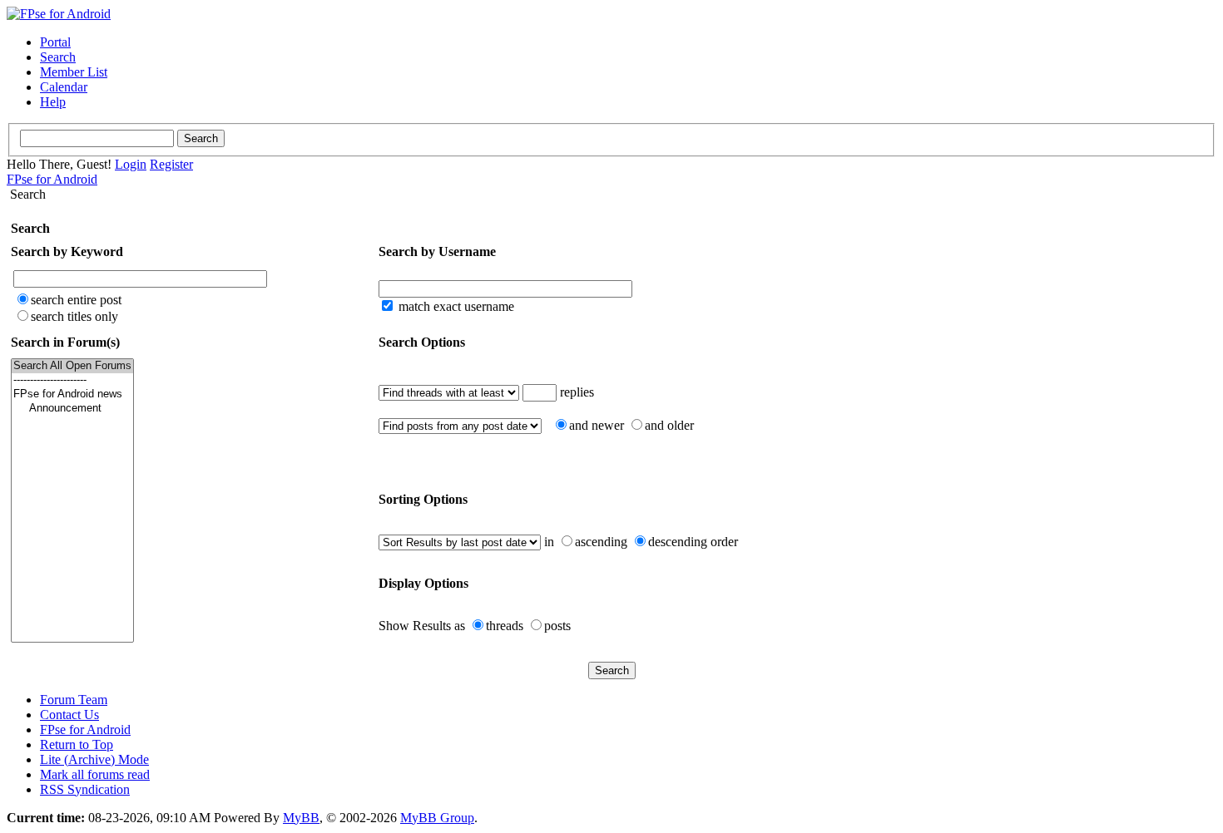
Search (58, 57)
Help (53, 102)
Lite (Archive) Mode (94, 759)
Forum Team (73, 700)
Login (130, 164)
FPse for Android (52, 179)
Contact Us (69, 714)
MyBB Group (437, 818)
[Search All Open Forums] (72, 366)
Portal (55, 42)
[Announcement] (72, 409)
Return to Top (76, 744)
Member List (73, 72)
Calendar (63, 87)
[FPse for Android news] (72, 394)
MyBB (301, 818)
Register (171, 164)
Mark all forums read (95, 774)
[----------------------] (72, 380)
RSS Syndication (85, 789)
